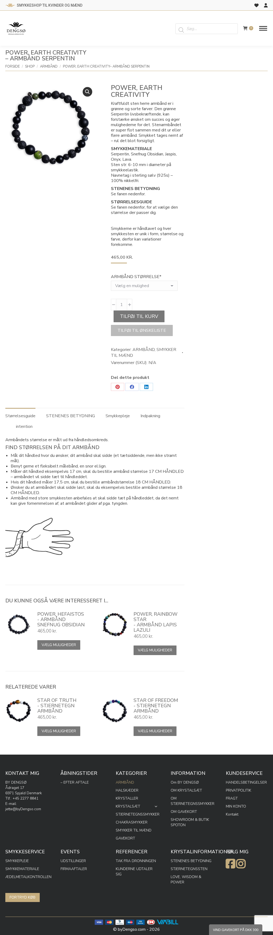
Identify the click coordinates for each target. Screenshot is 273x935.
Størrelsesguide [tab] (20, 416)
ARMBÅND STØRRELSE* (136, 277)
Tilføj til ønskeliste (142, 330)
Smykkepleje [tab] (118, 416)
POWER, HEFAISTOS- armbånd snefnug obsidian (61, 619)
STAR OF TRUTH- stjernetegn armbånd (57, 706)
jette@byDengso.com (23, 809)
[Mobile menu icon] (263, 28)
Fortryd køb (22, 897)
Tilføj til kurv (139, 316)
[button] (87, 92)
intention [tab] (24, 426)
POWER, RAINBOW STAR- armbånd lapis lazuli (156, 622)
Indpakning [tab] (150, 416)
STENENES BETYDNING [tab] (70, 416)
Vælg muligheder (59, 644)
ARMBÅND (144, 350)
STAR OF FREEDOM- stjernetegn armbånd (156, 706)
